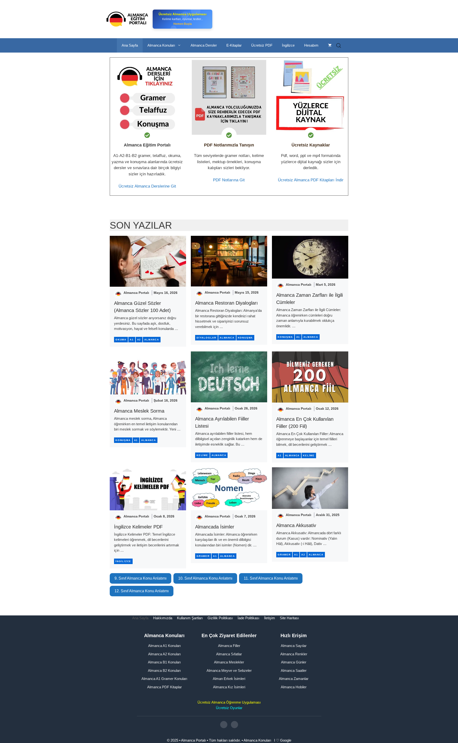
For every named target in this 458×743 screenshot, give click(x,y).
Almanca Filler (229, 646)
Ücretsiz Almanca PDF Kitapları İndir (311, 180)
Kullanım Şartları (190, 618)
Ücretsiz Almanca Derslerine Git (147, 186)
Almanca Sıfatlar (229, 654)
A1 (132, 339)
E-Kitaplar (234, 45)
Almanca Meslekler (229, 662)
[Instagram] (223, 724)
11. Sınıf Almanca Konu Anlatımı (271, 578)
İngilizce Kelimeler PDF (138, 526)
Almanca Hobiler (294, 687)
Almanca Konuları (161, 45)
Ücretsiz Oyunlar (229, 708)
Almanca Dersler (204, 45)
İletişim (269, 618)
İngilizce (288, 45)
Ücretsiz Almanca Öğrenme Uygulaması (229, 702)
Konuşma (245, 337)
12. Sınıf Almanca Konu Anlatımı (141, 591)
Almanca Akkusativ (296, 525)
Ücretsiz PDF (261, 45)
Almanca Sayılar (294, 646)
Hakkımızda (162, 618)
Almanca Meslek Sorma (139, 411)
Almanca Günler (293, 662)
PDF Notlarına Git (229, 180)
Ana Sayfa (130, 45)
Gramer (203, 556)
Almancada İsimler (214, 526)
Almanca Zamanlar (293, 679)
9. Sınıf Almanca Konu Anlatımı (140, 578)
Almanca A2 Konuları (164, 654)
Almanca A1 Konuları (164, 646)
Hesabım (311, 45)
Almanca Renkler (293, 654)
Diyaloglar (206, 337)
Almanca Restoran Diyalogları (226, 303)
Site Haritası (289, 618)
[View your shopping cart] (329, 45)
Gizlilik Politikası (220, 618)
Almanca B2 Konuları (164, 670)
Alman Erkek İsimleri (229, 679)
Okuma (120, 339)
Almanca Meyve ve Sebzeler (229, 670)
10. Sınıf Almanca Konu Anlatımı (205, 578)
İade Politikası (248, 618)
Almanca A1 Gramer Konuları (164, 679)
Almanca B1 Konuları (164, 662)
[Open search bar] (338, 45)
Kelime (202, 455)
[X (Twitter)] (234, 724)
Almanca (151, 339)
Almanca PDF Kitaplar (164, 687)
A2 (139, 339)
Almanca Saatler (294, 670)
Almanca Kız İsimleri (229, 687)
